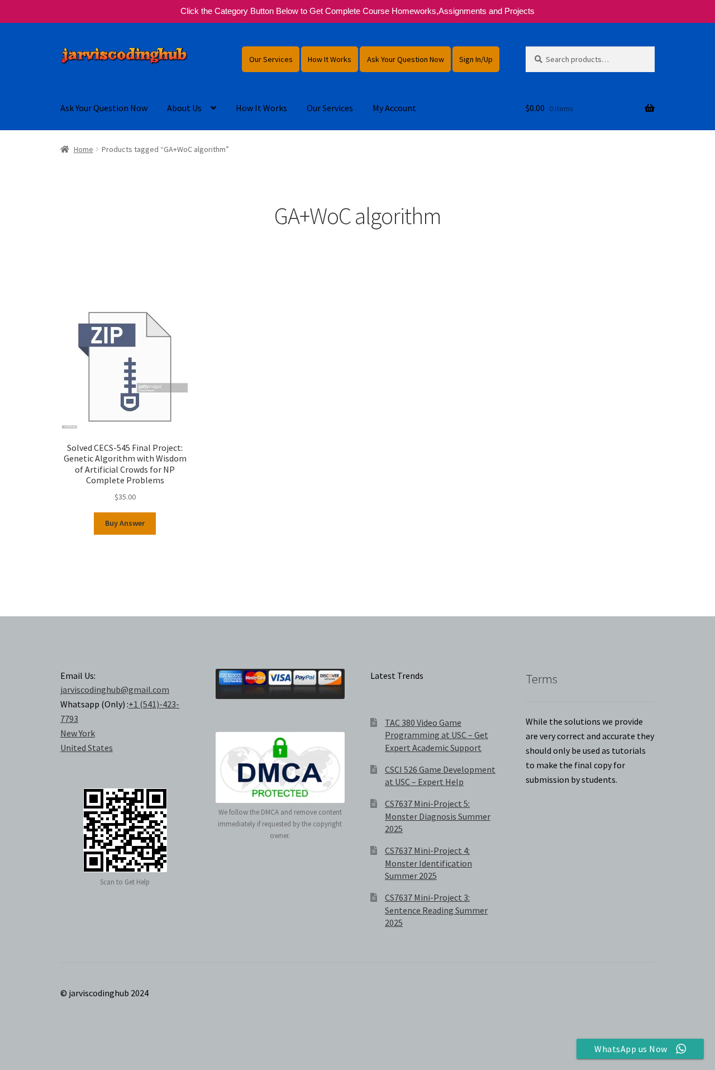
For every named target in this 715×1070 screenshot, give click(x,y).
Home (83, 149)
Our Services (271, 59)
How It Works (329, 59)
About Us (184, 107)
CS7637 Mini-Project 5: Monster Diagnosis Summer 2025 (437, 816)
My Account (394, 107)
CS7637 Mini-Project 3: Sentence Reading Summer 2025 (436, 910)
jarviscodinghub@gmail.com (114, 689)
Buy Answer (125, 523)
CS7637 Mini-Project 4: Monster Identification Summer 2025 (428, 863)
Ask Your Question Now (405, 59)
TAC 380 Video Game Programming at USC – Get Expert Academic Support (436, 735)
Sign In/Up (476, 59)
